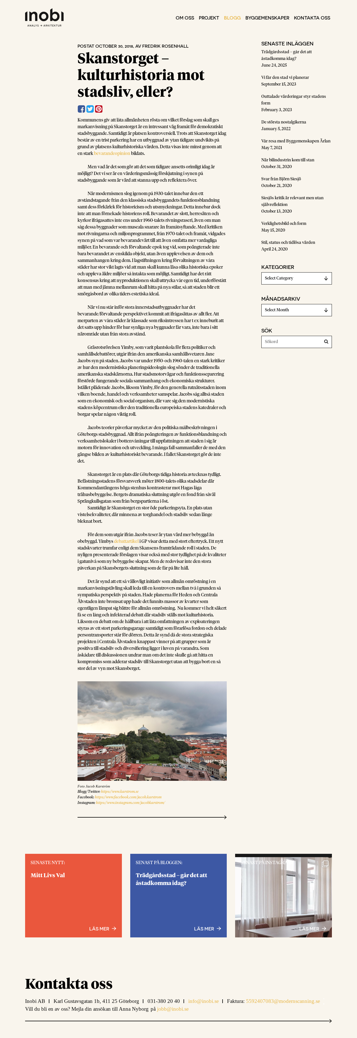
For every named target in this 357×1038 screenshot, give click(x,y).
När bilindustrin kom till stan (287, 160)
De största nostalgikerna (283, 122)
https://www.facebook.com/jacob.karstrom (128, 797)
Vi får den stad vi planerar (285, 78)
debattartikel (126, 541)
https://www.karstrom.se (120, 792)
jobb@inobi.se (173, 1009)
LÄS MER (309, 928)
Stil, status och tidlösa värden (288, 242)
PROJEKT (209, 17)
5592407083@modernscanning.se (283, 1001)
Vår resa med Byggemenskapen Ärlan (296, 141)
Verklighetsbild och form (283, 224)
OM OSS (185, 17)
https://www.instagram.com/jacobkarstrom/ (130, 803)
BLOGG (232, 17)
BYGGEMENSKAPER (267, 17)
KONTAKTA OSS (312, 17)
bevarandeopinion (112, 153)
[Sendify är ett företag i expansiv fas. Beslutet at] (283, 905)
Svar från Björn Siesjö (281, 179)
